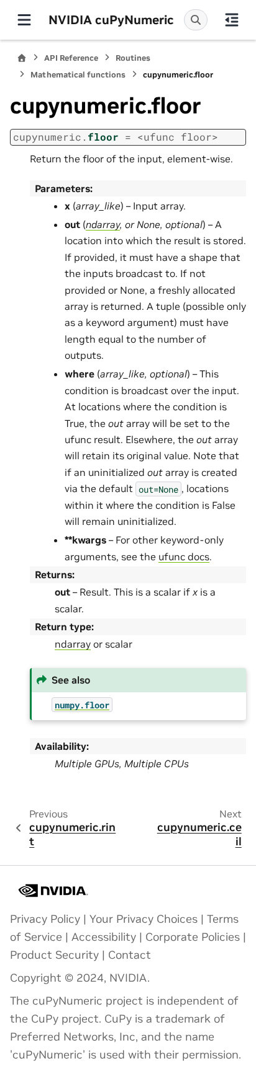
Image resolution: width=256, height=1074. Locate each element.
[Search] (196, 19)
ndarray (73, 644)
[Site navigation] (24, 19)
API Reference (71, 58)
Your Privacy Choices (143, 919)
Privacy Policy (45, 919)
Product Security (54, 955)
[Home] (22, 57)
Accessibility (103, 937)
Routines (133, 58)
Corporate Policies (192, 937)
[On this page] (231, 19)
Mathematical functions (78, 74)
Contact (129, 955)
